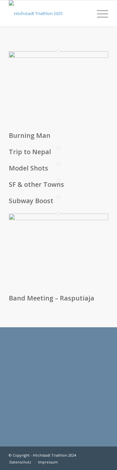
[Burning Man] (58, 56)
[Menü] (99, 13)
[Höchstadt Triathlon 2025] (48, 13)
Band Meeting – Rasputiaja (51, 298)
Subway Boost (31, 200)
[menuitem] (99, 13)
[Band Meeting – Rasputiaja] (58, 218)
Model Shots (28, 168)
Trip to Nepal (30, 151)
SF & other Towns (36, 184)
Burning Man (29, 135)
